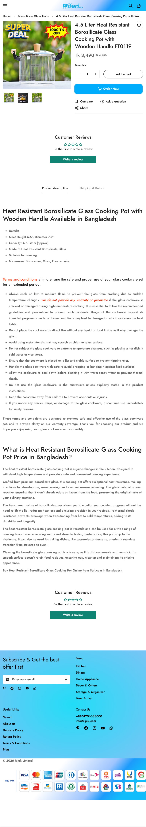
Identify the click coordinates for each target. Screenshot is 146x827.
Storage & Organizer (90, 692)
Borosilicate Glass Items (33, 16)
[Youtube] (27, 688)
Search (7, 717)
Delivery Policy (13, 730)
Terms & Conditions (16, 743)
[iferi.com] (73, 5)
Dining (80, 672)
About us (9, 723)
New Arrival (84, 698)
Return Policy (12, 736)
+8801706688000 (89, 716)
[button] (138, 5)
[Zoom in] (63, 29)
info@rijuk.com (86, 721)
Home (6, 16)
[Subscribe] (66, 679)
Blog (6, 749)
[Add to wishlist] (139, 25)
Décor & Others (87, 685)
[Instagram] (19, 688)
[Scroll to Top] (138, 806)
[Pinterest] (4, 688)
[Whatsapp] (34, 688)
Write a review (73, 159)
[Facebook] (11, 688)
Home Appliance (87, 679)
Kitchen (81, 666)
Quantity (80, 65)
